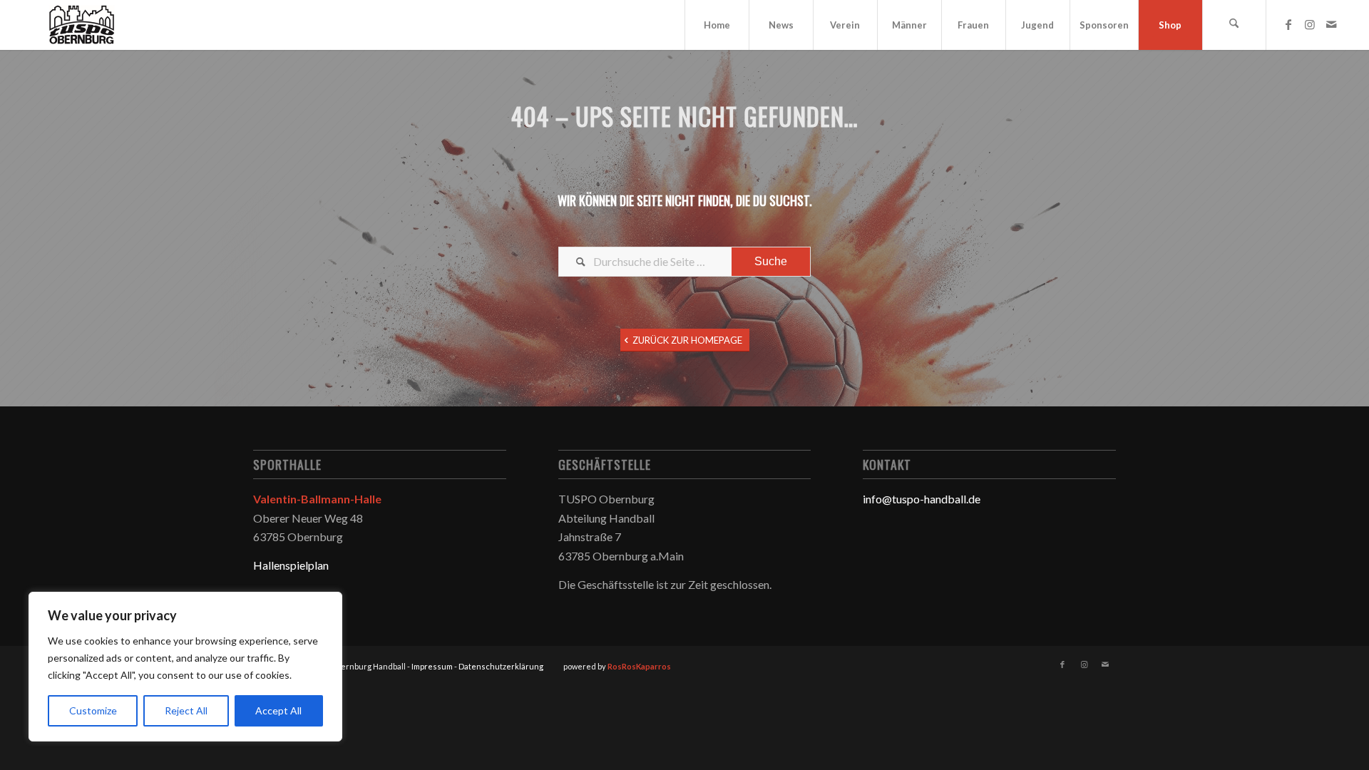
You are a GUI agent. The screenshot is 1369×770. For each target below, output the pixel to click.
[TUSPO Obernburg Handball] (81, 25)
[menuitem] (716, 25)
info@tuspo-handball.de (921, 498)
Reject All (186, 710)
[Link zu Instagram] (1310, 24)
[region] (185, 666)
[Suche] (1234, 25)
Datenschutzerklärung (500, 666)
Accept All (278, 710)
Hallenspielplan (291, 565)
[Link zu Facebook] (1288, 24)
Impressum (432, 666)
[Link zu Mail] (1331, 24)
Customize (93, 710)
